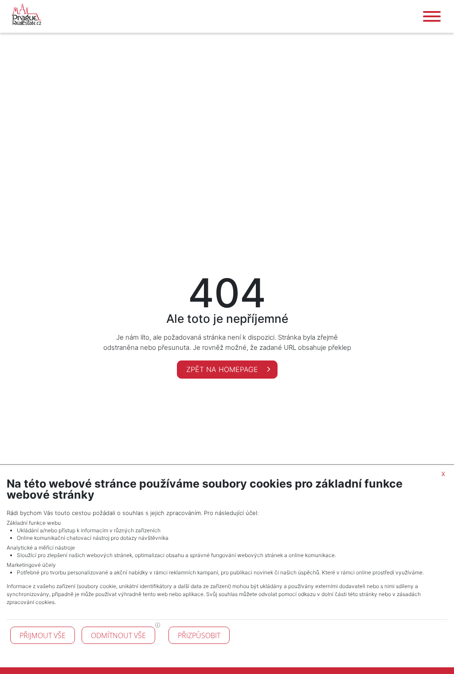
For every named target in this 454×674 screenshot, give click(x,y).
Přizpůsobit (199, 635)
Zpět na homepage (223, 369)
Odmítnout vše (118, 635)
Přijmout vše (43, 635)
